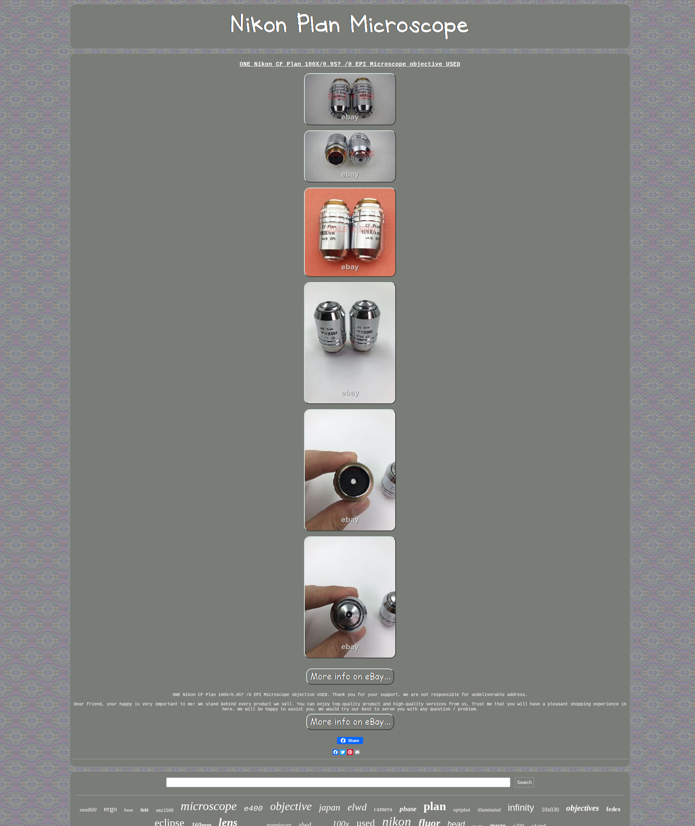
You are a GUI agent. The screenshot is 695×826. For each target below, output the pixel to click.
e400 (253, 809)
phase (408, 809)
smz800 (88, 810)
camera (383, 809)
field (144, 810)
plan (435, 806)
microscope (209, 806)
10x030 (550, 809)
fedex (613, 809)
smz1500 (164, 810)
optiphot (461, 810)
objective (291, 806)
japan (329, 807)
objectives (582, 808)
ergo (110, 809)
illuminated (489, 810)
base (128, 810)
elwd (357, 807)
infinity (521, 807)
